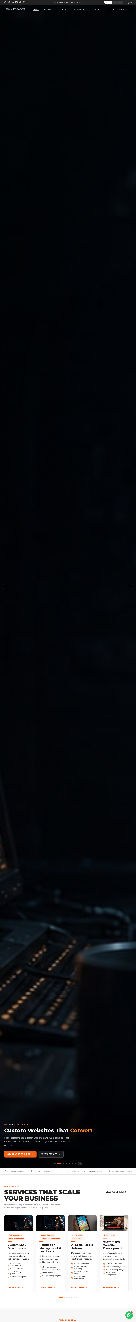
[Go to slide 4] (69, 1297)
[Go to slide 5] (72, 1297)
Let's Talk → (120, 9)
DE (120, 2)
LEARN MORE (14, 1287)
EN (109, 2)
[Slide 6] (72, 1163)
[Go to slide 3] (67, 1297)
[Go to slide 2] (64, 1297)
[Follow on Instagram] (5, 2)
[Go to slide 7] (76, 1297)
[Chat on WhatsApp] (24, 2)
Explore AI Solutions (19, 1154)
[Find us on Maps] (20, 2)
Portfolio (80, 9)
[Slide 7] (75, 1163)
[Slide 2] (59, 1163)
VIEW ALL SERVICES (116, 1192)
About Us (49, 9)
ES (115, 2)
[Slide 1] (55, 1163)
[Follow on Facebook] (9, 2)
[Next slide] (130, 586)
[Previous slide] (5, 586)
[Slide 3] (63, 1163)
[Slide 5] (69, 1163)
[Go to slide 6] (74, 1297)
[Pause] (80, 1163)
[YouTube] (13, 2)
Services (64, 9)
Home (36, 9)
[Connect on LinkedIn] (16, 2)
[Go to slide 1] (61, 1297)
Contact (97, 9)
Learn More (49, 1154)
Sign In (129, 3)
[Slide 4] (66, 1163)
